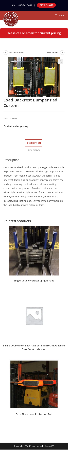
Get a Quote (46, 5)
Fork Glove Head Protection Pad (34, 414)
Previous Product (16, 52)
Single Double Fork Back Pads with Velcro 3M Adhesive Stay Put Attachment (34, 347)
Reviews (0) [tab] (34, 150)
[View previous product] (5, 52)
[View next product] (62, 52)
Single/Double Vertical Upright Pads (34, 280)
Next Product (53, 52)
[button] (60, 61)
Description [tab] (34, 143)
